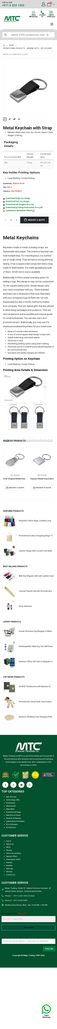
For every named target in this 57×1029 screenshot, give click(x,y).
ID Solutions (11, 827)
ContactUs (42, 16)
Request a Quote (36, 220)
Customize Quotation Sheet (19, 210)
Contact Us (10, 875)
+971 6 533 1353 (13, 5)
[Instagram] (29, 785)
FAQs (8, 847)
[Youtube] (21, 785)
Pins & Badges (12, 824)
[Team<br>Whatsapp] (33, 12)
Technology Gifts (13, 800)
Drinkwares (10, 803)
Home (8, 841)
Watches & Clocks (13, 815)
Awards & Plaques (13, 818)
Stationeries (11, 806)
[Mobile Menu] (51, 24)
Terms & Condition (13, 853)
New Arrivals (11, 797)
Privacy (9, 850)
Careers (9, 862)
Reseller (9, 865)
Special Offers (11, 856)
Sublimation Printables (15, 821)
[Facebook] (5, 785)
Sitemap (9, 868)
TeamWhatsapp (33, 16)
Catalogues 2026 (13, 859)
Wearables (10, 809)
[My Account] (43, 4)
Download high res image (18, 198)
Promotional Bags (13, 812)
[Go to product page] (15, 460)
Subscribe (28, 927)
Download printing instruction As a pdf (24, 207)
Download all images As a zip (20, 204)
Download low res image (17, 201)
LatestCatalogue (51, 16)
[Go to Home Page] (4, 45)
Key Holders (16, 191)
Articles (9, 872)
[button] (7, 90)
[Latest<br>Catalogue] (51, 12)
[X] (13, 785)
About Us (10, 844)
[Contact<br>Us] (42, 12)
